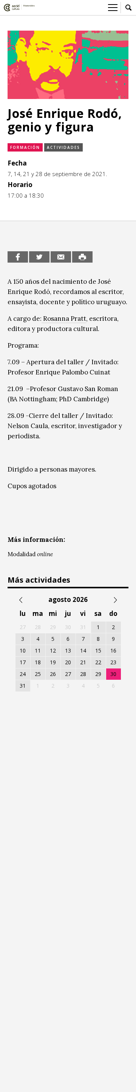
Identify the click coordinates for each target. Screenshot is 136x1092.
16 (113, 650)
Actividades (63, 147)
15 (98, 650)
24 (23, 673)
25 (38, 673)
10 (23, 650)
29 (98, 673)
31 (23, 685)
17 (23, 662)
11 (38, 650)
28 (83, 673)
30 (113, 673)
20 (68, 662)
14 (83, 650)
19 (53, 662)
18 (38, 662)
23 (113, 662)
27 (68, 673)
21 (83, 662)
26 (53, 673)
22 (98, 662)
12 (53, 650)
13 (68, 650)
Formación (25, 147)
